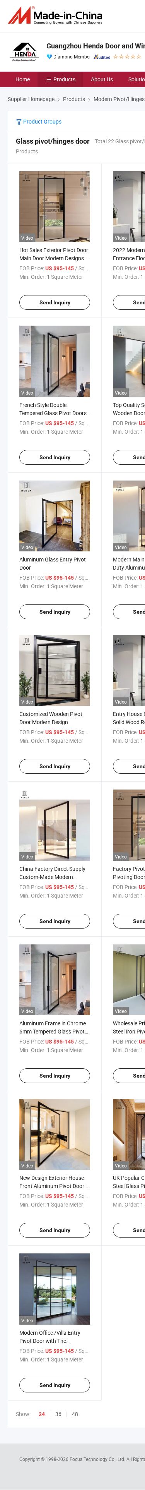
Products (64, 79)
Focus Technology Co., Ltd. (98, 1459)
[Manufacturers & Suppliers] (56, 15)
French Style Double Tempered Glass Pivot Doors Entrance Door (53, 413)
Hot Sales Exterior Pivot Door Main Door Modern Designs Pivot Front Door (53, 258)
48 (75, 1414)
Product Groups (41, 121)
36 (58, 1414)
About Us (102, 79)
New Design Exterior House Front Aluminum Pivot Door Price (51, 1186)
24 (42, 1414)
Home (22, 79)
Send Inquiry (54, 302)
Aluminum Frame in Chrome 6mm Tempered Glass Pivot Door (52, 1031)
